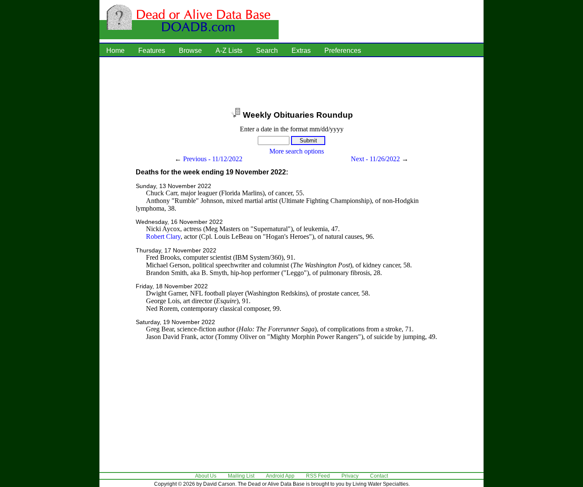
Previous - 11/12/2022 (212, 158)
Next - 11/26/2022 (375, 158)
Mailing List (241, 476)
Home (115, 50)
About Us (205, 476)
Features (151, 50)
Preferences (342, 50)
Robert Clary (163, 236)
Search (267, 50)
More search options (296, 151)
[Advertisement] (291, 83)
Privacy (350, 476)
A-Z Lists (229, 50)
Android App (280, 476)
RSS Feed (318, 476)
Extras (301, 50)
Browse (190, 50)
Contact (379, 476)
